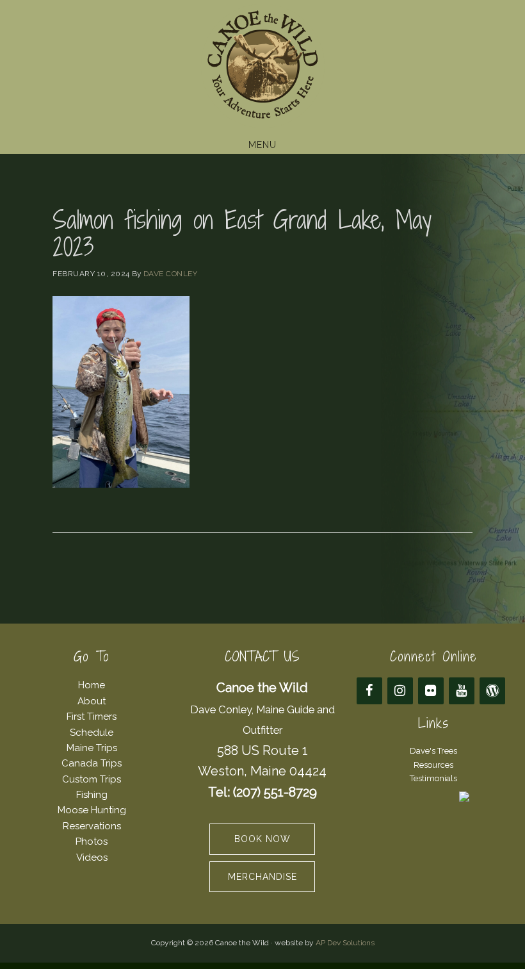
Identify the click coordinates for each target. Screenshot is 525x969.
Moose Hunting (92, 810)
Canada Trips (91, 763)
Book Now (262, 839)
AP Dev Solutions (345, 942)
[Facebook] (369, 690)
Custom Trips (91, 779)
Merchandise (262, 877)
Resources (433, 765)
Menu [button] (262, 145)
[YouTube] (461, 690)
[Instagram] (400, 690)
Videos (92, 857)
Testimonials (433, 778)
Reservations (92, 826)
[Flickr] (431, 690)
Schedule (91, 732)
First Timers (92, 716)
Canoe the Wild (262, 66)
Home (91, 685)
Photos (92, 841)
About (91, 701)
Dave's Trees (433, 751)
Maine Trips (92, 748)
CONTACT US (262, 656)
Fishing (92, 794)
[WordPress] (492, 690)
